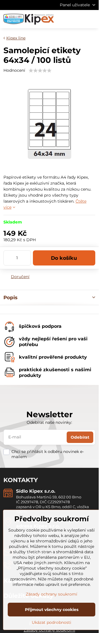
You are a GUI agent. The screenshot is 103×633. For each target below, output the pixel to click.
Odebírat (80, 437)
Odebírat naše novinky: (49, 422)
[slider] (40, 70)
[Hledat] (64, 19)
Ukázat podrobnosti (51, 622)
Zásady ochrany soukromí (51, 594)
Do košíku (64, 258)
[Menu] (92, 19)
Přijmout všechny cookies (51, 609)
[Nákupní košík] (78, 19)
